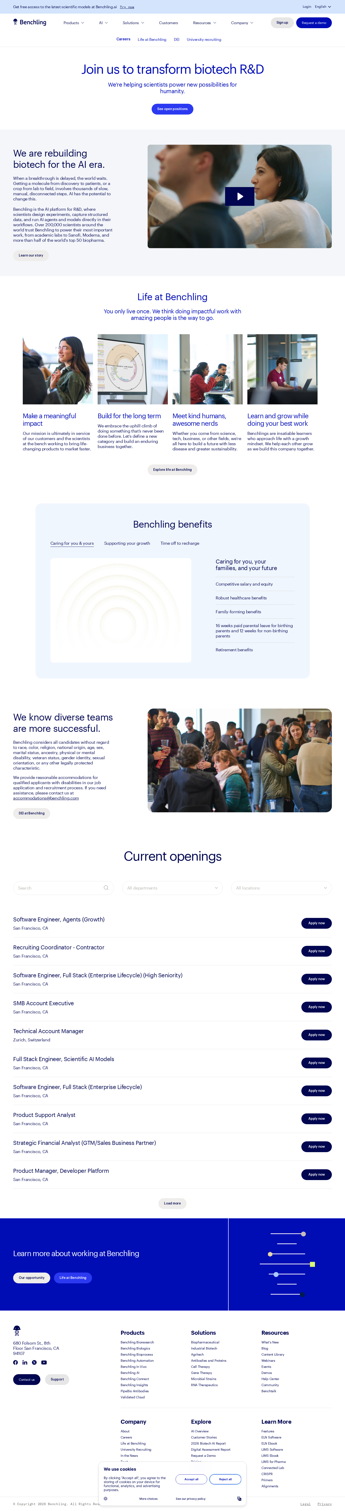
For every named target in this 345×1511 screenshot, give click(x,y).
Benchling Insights (134, 1385)
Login (307, 6)
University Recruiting (136, 1449)
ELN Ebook (269, 1443)
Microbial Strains (203, 1379)
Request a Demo (203, 1455)
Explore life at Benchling (172, 470)
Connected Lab (272, 1468)
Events (266, 1367)
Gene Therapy (201, 1373)
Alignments (269, 1486)
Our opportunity (32, 1278)
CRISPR (266, 1474)
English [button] (320, 6)
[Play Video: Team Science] (239, 196)
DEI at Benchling (32, 813)
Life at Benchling (152, 39)
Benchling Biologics (135, 1348)
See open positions (172, 109)
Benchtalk (268, 1391)
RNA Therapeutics (204, 1385)
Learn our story (31, 255)
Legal (305, 1504)
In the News (129, 1455)
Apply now (316, 923)
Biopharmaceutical (205, 1342)
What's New (270, 1342)
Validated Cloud (133, 1397)
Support (57, 1379)
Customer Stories (204, 1437)
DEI (176, 39)
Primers (267, 1480)
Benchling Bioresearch (137, 1342)
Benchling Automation (137, 1360)
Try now (127, 7)
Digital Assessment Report (210, 1449)
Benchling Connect (135, 1379)
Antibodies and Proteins (208, 1360)
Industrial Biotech (204, 1348)
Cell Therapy (200, 1367)
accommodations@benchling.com (46, 798)
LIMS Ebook (270, 1455)
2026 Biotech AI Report (208, 1443)
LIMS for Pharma (273, 1462)
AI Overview (200, 1431)
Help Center (270, 1379)
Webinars (268, 1360)
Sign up (282, 22)
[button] (330, 6)
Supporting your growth (127, 543)
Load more (172, 1203)
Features (267, 1431)
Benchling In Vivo (133, 1367)
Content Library (272, 1354)
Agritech (197, 1354)
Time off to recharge (180, 543)
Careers (123, 39)
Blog (264, 1348)
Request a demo (314, 23)
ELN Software (271, 1437)
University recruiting (204, 39)
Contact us (27, 1379)
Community (270, 1385)
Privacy (325, 1504)
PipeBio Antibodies (135, 1391)
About (125, 1431)
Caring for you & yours (72, 543)
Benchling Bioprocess (137, 1354)
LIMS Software (272, 1449)
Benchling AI (130, 1373)
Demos (266, 1373)
